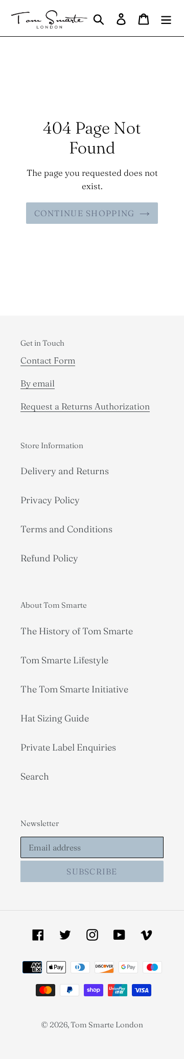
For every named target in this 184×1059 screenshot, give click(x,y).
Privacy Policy (50, 500)
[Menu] (166, 18)
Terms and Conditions (66, 529)
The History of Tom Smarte (76, 631)
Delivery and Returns (64, 471)
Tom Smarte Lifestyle (64, 660)
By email (37, 383)
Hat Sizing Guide (54, 718)
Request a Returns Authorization (85, 406)
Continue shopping (84, 213)
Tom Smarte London (107, 1024)
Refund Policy (49, 558)
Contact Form (47, 360)
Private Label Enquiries (68, 747)
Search (34, 776)
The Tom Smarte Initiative (74, 689)
